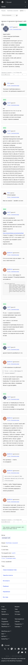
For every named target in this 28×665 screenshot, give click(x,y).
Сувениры (18, 626)
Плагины (17, 611)
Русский (7, 645)
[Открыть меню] (25, 2)
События (17, 621)
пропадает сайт (6, 537)
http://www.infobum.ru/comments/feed (13, 233)
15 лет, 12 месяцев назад (15, 29)
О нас (3, 606)
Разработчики (5, 624)
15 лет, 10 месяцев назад (13, 349)
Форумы (3, 6)
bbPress (4, 636)
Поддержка (4, 621)
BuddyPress (5, 639)
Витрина (17, 606)
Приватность (5, 614)
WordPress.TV (5, 626)
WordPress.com (6, 631)
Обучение (4, 619)
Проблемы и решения (12, 10)
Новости (3, 609)
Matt (3, 634)
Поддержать (19, 624)
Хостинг (3, 611)
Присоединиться (19, 619)
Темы (16, 609)
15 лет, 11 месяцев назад (13, 133)
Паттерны (17, 614)
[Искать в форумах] (16, 15)
